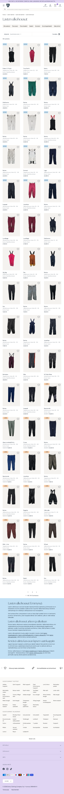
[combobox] (32, 9)
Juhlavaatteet (16, 723)
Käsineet (55, 719)
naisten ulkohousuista (35, 653)
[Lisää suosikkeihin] (18, 45)
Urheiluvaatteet (27, 724)
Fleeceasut (15, 26)
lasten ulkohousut (44, 651)
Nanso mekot (16, 690)
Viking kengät (36, 700)
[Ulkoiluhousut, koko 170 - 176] (32, 224)
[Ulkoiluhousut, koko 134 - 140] (32, 428)
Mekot (4, 727)
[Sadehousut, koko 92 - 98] (32, 258)
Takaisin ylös (32, 738)
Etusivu (4, 14)
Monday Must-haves (17, 715)
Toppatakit (46, 715)
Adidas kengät (27, 694)
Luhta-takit (56, 690)
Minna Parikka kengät (46, 695)
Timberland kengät (26, 701)
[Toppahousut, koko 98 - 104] (11, 54)
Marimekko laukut (36, 705)
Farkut (4, 723)
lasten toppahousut (31, 651)
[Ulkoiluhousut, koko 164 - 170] (52, 360)
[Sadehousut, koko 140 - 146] (11, 258)
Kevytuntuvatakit (6, 720)
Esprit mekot (26, 690)
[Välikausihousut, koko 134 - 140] (52, 428)
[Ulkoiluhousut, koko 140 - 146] (52, 564)
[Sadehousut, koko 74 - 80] (52, 224)
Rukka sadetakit (15, 705)
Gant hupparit (16, 684)
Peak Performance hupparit (36, 686)
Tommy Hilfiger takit (17, 695)
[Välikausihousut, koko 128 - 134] (32, 462)
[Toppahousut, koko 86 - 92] (11, 360)
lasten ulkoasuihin (40, 635)
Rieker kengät (6, 700)
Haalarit (31, 26)
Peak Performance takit (6, 696)
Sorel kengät (16, 700)
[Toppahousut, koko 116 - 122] (32, 156)
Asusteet (45, 727)
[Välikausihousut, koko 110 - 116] (32, 190)
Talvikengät (26, 719)
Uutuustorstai (26, 715)
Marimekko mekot (5, 691)
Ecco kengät (36, 694)
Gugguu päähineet (25, 705)
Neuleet (45, 723)
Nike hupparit (26, 684)
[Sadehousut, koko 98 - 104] (52, 258)
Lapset (4, 715)
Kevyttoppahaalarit (47, 26)
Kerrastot (37, 26)
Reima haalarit (57, 700)
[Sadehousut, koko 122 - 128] (32, 54)
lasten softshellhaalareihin (26, 635)
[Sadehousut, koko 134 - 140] (11, 88)
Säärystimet (57, 26)
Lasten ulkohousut (30, 14)
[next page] (36, 592)
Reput (14, 731)
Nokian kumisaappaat (47, 701)
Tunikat (25, 727)
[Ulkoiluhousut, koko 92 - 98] (32, 122)
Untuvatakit (36, 715)
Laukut (4, 731)
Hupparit (55, 723)
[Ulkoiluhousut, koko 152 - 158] (11, 292)
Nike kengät (56, 694)
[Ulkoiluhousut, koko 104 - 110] (32, 88)
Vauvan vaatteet (15, 728)
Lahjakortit (25, 731)
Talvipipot (45, 719)
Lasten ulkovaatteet (20, 14)
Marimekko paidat (56, 685)
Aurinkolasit (56, 727)
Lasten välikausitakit (16, 720)
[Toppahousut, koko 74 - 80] (52, 496)
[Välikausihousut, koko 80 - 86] (32, 292)
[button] (60, 5)
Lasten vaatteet (10, 14)
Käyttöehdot (15, 790)
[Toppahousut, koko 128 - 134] (11, 530)
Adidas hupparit (5, 685)
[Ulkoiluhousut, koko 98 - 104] (11, 122)
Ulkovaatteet (7, 26)
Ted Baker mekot (35, 691)
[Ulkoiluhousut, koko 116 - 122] (52, 394)
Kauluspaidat (36, 727)
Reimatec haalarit (5, 705)
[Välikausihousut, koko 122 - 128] (11, 156)
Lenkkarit (35, 719)
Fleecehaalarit (23, 26)
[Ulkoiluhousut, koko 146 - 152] (32, 564)
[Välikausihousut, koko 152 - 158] (52, 292)
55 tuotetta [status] (6, 39)
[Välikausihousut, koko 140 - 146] (52, 156)
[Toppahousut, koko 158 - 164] (32, 394)
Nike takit (45, 690)
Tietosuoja (6, 790)
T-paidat (35, 723)
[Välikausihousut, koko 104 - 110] (52, 530)
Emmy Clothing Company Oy (15, 786)
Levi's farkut (46, 684)
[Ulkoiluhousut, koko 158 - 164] (52, 54)
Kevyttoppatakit (57, 715)
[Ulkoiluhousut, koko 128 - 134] (11, 394)
